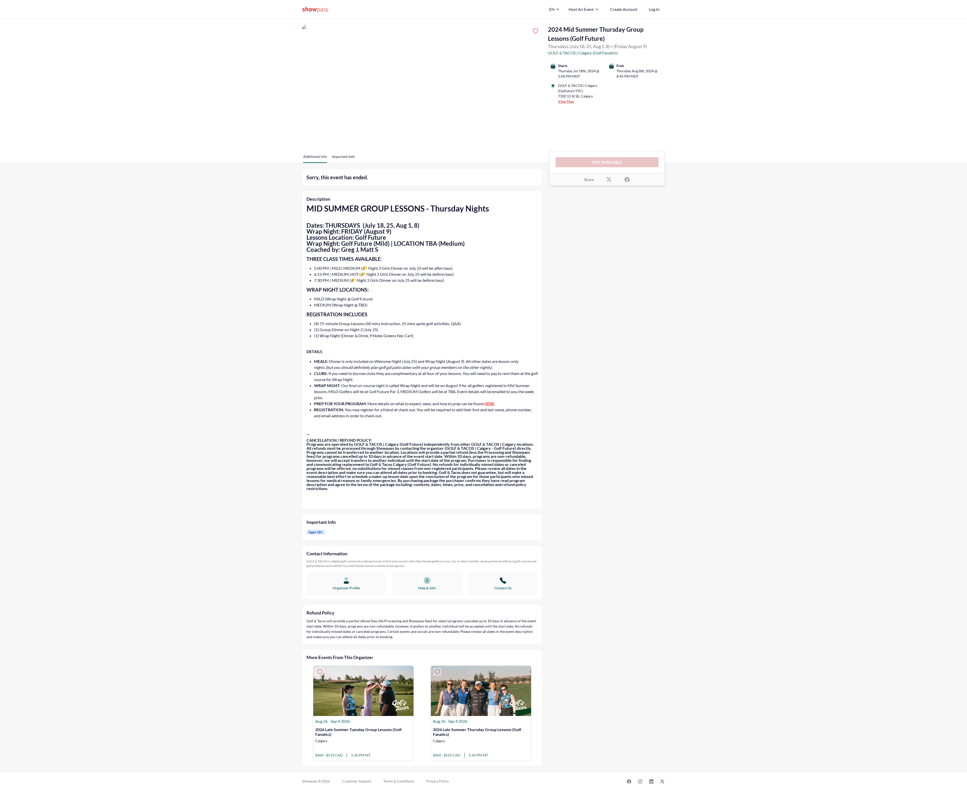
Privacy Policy (437, 781)
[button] (315, 158)
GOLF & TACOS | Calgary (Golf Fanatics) (583, 52)
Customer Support (356, 781)
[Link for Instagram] (640, 781)
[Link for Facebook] (629, 781)
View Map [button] (566, 101)
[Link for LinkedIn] (651, 781)
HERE (489, 403)
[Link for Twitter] (662, 781)
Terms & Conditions (398, 781)
